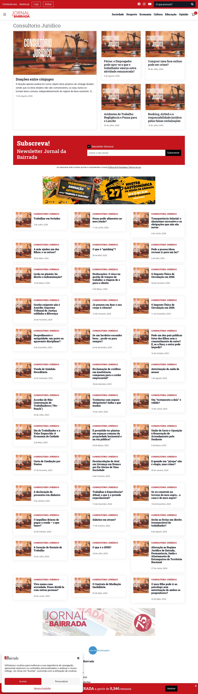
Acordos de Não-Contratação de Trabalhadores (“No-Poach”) (46, 404)
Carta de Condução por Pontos (47, 463)
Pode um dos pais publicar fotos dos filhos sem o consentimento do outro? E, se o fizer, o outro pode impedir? (166, 341)
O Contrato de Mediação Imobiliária (107, 585)
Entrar (48, 4)
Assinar (171, 688)
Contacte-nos (9, 4)
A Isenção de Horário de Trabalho (48, 549)
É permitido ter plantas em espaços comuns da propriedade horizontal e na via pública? (107, 435)
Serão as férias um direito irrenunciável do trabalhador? (166, 522)
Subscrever (173, 152)
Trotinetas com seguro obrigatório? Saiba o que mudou (107, 402)
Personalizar (61, 681)
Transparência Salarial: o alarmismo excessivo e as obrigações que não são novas (166, 223)
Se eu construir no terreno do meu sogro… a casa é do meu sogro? (166, 494)
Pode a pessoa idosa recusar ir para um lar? (165, 251)
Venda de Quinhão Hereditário (44, 370)
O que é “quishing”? (104, 249)
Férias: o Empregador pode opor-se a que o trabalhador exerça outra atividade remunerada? (120, 66)
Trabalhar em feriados (47, 218)
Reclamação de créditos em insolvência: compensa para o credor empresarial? (107, 373)
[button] (78, 657)
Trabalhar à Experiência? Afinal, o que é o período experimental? (108, 494)
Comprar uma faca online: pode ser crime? (165, 62)
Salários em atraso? (104, 519)
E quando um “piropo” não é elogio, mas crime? (166, 463)
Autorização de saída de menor (165, 370)
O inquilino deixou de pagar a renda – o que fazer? (46, 522)
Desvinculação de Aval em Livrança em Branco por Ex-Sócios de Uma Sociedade (107, 466)
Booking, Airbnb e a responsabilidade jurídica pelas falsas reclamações (165, 117)
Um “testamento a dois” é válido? (166, 401)
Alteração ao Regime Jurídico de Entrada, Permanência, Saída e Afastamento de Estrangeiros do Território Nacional (166, 555)
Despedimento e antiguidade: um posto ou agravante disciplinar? (49, 338)
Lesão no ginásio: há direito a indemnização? (48, 275)
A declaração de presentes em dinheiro (47, 493)
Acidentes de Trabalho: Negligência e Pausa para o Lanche (120, 117)
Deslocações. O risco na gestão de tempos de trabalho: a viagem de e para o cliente (106, 278)
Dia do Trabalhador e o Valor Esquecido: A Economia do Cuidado (47, 433)
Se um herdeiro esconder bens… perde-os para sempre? (107, 338)
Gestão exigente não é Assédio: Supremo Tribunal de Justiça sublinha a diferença (47, 309)
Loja (36, 4)
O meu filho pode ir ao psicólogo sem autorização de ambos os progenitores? (165, 588)
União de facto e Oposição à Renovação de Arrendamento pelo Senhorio (166, 435)
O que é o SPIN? (102, 547)
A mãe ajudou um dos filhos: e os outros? (46, 251)
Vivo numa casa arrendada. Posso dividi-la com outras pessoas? (49, 587)
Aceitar (23, 681)
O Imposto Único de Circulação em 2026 (162, 275)
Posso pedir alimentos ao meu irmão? (107, 220)
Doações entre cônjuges (35, 79)
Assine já (24, 4)
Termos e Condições (42, 688)
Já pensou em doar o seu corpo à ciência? (107, 306)
